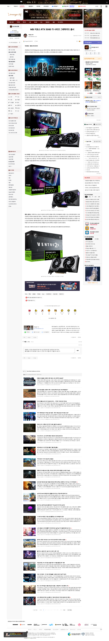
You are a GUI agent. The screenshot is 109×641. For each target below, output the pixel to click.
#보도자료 (55, 294)
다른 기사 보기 (37, 332)
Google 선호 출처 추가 (29, 41)
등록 (78, 350)
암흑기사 (19, 105)
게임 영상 (10, 187)
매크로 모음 (12, 54)
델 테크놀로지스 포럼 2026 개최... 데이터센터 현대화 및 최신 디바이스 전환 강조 (66, 326)
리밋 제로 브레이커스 (13, 199)
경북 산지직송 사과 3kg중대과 (91, 185)
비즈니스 (35, 629)
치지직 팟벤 (11, 64)
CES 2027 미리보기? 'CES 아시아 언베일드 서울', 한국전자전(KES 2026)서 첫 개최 (66, 332)
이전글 (34, 337)
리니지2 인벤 (11, 125)
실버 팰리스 (11, 196)
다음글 (28, 337)
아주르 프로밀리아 (12, 201)
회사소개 (29, 629)
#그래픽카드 (48, 294)
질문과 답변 (12, 78)
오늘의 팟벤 (11, 159)
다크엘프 (12, 102)
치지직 (10, 175)
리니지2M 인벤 (11, 128)
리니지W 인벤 (11, 130)
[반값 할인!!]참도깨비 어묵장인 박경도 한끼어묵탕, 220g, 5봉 (93, 182)
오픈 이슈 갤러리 (12, 154)
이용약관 (40, 629)
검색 (19, 42)
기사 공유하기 (51, 318)
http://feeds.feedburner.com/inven (33, 371)
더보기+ (99, 42)
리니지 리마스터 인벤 (13, 123)
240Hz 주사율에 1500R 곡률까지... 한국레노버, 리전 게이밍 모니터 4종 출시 (66, 330)
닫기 (27, 632)
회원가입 (11, 38)
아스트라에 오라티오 (12, 204)
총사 (18, 102)
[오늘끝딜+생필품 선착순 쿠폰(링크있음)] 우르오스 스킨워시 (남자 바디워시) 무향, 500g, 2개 (93, 180)
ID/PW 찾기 (17, 38)
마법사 (18, 99)
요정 (11, 99)
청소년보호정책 (55, 629)
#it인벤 (38, 294)
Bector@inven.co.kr (33, 36)
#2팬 (30, 294)
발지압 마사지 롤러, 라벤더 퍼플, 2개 (92, 190)
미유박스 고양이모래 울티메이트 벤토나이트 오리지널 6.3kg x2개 (93, 187)
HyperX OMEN (12, 192)
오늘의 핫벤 (11, 156)
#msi (43, 294)
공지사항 (79, 629)
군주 (11, 97)
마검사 (11, 113)
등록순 (28, 341)
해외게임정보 (11, 185)
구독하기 (28, 332)
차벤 (9, 178)
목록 (24, 337)
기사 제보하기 (46, 332)
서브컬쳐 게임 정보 (12, 189)
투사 (11, 105)
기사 (18, 97)
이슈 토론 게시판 (12, 82)
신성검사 (12, 108)
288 (61, 610)
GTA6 (10, 206)
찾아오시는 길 (72, 629)
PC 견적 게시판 (12, 164)
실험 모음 (11, 57)
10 (57, 610)
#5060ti (33, 294)
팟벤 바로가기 (11, 173)
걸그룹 (10, 180)
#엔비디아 (61, 294)
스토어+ (99, 58)
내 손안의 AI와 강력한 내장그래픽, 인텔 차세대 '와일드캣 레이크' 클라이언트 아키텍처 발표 (66, 328)
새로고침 (80, 341)
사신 (11, 111)
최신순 (32, 341)
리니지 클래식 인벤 (12, 120)
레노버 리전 (11, 194)
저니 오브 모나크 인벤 (13, 132)
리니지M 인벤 (15, 26)
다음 (64, 610)
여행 (9, 182)
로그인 (97, 6)
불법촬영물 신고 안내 (64, 629)
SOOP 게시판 (11, 66)
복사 (37, 41)
